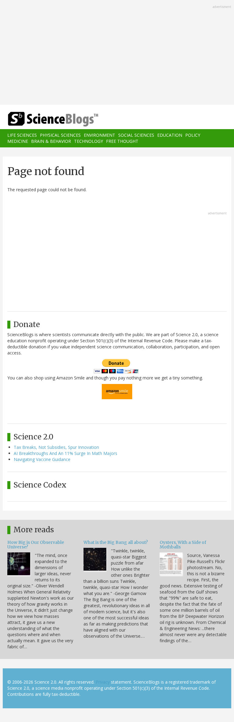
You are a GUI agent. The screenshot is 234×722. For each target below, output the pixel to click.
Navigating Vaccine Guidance (42, 459)
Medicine (17, 141)
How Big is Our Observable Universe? (35, 545)
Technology (88, 141)
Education (169, 135)
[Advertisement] (117, 53)
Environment (99, 135)
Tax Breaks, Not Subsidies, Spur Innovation (56, 447)
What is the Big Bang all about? (115, 542)
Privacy (103, 682)
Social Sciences (136, 135)
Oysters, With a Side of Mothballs (183, 545)
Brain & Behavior (51, 141)
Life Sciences (22, 135)
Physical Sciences (60, 135)
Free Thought (122, 141)
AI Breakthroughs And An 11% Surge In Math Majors (65, 453)
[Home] (43, 119)
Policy (192, 135)
